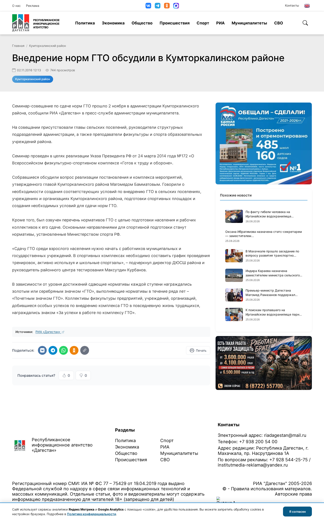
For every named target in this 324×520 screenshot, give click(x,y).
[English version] (307, 5)
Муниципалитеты (249, 23)
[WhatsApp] (63, 350)
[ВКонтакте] (148, 5)
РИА (220, 23)
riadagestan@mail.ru (285, 435)
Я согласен (297, 511)
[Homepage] (36, 23)
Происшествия (175, 23)
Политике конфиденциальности (91, 514)
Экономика (113, 23)
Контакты (292, 5)
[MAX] (176, 5)
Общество (142, 23)
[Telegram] (157, 5)
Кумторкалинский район (47, 46)
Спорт (203, 23)
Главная (18, 46)
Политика (85, 23)
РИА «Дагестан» (48, 332)
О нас (16, 5)
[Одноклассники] (167, 5)
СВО (278, 23)
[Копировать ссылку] (84, 350)
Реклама (32, 5)
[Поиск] (305, 22)
